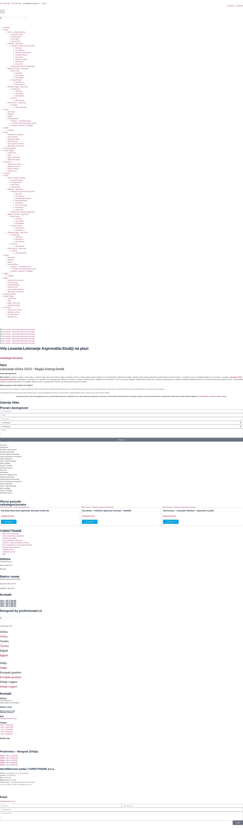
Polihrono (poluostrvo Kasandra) (23, 66)
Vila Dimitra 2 (20, 84)
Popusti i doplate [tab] (6, 465)
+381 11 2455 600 (9, 758)
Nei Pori (14, 98)
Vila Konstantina (21, 107)
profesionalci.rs (30, 610)
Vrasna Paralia (16, 80)
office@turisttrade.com (7, 801)
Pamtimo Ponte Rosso (15, 134)
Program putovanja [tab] (7, 452)
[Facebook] (2, 741)
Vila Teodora (19, 50)
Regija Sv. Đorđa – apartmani (18, 68)
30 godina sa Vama (14, 164)
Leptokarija (15, 89)
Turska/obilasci (13, 119)
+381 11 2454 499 (9, 756)
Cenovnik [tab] (3, 445)
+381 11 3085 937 (9, 762)
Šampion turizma (14, 166)
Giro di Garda (12, 137)
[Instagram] (7, 741)
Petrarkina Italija (13, 139)
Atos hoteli (15, 39)
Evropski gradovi (10, 148)
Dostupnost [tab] (4, 447)
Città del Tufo (12, 141)
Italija (6, 132)
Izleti (9, 155)
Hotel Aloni (19, 64)
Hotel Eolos (19, 62)
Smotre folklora (13, 169)
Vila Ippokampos (21, 55)
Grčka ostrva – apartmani (17, 103)
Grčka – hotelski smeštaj (16, 32)
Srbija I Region (9, 150)
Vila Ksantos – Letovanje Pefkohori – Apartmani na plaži (188, 511)
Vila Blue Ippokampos (23, 53)
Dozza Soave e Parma (16, 144)
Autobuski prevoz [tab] (6, 468)
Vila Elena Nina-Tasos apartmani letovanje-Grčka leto (25, 511)
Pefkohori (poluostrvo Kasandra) (23, 46)
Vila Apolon (19, 93)
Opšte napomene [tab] (6, 459)
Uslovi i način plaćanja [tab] (8, 461)
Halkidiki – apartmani (15, 43)
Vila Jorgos (19, 75)
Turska (6, 109)
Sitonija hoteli (16, 37)
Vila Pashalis (19, 78)
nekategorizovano (11, 358)
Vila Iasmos (19, 57)
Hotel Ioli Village (21, 59)
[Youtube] (12, 741)
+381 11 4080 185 (9, 765)
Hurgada (11, 130)
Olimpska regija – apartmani (18, 87)
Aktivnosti (7, 162)
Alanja (10, 116)
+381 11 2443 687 (9, 760)
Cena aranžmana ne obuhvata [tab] (10, 456)
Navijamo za (12, 171)
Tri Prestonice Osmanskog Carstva (23, 123)
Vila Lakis (18, 48)
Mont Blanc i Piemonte (16, 146)
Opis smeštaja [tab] (5, 463)
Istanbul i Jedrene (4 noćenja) (22, 125)
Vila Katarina (19, 96)
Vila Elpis (18, 73)
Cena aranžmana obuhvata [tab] (9, 454)
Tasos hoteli (15, 41)
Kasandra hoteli (16, 34)
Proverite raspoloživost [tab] (8, 450)
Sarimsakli (11, 112)
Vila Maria (18, 91)
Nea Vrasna (15, 71)
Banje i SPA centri (14, 157)
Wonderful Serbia (14, 160)
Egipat (6, 128)
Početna (7, 27)
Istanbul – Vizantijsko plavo (21, 121)
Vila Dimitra (19, 82)
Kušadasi (11, 114)
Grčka (6, 30)
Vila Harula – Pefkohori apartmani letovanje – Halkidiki (106, 511)
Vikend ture (12, 153)
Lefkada (14, 105)
